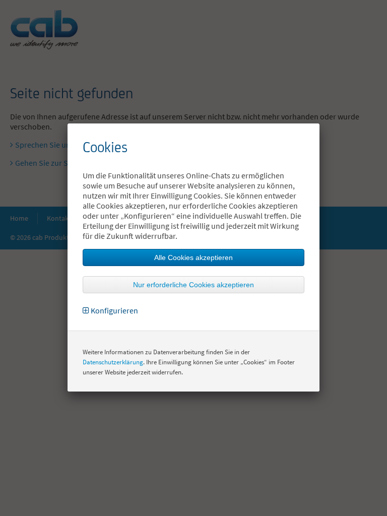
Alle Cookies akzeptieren (193, 257)
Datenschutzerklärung (113, 362)
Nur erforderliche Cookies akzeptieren (193, 285)
